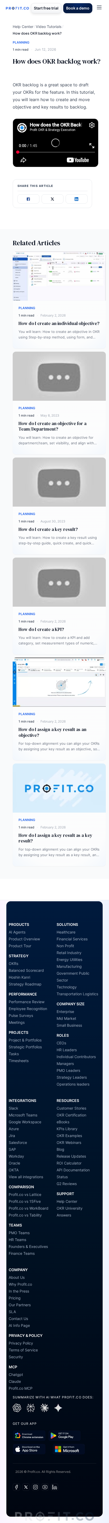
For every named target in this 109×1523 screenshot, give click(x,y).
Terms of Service (23, 1350)
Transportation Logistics (77, 994)
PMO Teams (19, 1232)
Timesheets (19, 1060)
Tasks (14, 1054)
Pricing (15, 1298)
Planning (21, 42)
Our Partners (20, 1305)
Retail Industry (69, 952)
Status (62, 1177)
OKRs (13, 963)
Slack (13, 1108)
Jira (12, 1135)
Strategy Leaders (72, 1077)
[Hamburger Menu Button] (99, 7)
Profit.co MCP (21, 1388)
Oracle (14, 1163)
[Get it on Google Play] (29, 1435)
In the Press (19, 1291)
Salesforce (18, 1142)
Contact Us (18, 1318)
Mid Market (66, 1018)
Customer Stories (71, 1108)
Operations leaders (73, 1084)
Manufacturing (69, 966)
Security (16, 1357)
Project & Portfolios (25, 1040)
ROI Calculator (69, 1163)
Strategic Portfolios (25, 1047)
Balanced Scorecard (26, 970)
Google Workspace (25, 1122)
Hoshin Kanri (19, 977)
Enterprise (65, 1011)
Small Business (69, 1025)
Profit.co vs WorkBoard (28, 1208)
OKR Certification (71, 1115)
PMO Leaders (68, 1070)
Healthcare (66, 932)
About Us (17, 1277)
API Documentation (73, 1170)
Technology (67, 987)
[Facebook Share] (28, 199)
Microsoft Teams (23, 1115)
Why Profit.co (20, 1284)
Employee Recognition (28, 1008)
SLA (12, 1311)
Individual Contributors (76, 1056)
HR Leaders (67, 1050)
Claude (15, 1381)
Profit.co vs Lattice (25, 1194)
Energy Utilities (69, 959)
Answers (64, 1215)
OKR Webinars (69, 1142)
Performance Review (26, 1001)
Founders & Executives (28, 1246)
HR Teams (17, 1239)
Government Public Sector (73, 976)
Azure (14, 1128)
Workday (16, 1156)
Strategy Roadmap (25, 984)
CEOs (61, 1043)
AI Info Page (19, 1325)
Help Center (23, 26)
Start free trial (46, 8)
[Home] (17, 8)
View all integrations (26, 1177)
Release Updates (71, 1156)
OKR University (70, 1208)
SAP (12, 1149)
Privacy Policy (21, 1343)
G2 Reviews (67, 1183)
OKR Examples (69, 1135)
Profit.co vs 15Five (25, 1201)
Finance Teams (22, 1253)
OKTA (14, 1170)
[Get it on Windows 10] (68, 1449)
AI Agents (17, 932)
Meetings (17, 1022)
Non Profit (65, 946)
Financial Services (72, 939)
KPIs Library (67, 1128)
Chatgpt (16, 1374)
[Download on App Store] (29, 1449)
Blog (60, 1149)
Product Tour (20, 946)
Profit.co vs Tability (25, 1215)
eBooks (63, 1122)
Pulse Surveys (21, 1015)
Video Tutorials (49, 26)
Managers (65, 1063)
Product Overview (24, 939)
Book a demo (77, 8)
